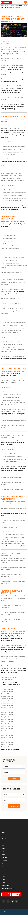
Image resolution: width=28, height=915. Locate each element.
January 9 (3, 726)
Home (2, 5)
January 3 (3, 712)
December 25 (4, 691)
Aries (3, 832)
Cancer (4, 842)
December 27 (4, 696)
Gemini (4, 838)
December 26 (4, 693)
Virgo (3, 848)
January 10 (4, 728)
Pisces (3, 867)
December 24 (4, 689)
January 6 (3, 719)
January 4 (3, 714)
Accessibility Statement (7, 888)
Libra (3, 851)
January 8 (3, 723)
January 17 (4, 744)
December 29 (4, 700)
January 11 (3, 730)
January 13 (4, 735)
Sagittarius (4, 857)
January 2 (3, 710)
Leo (3, 845)
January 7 (3, 721)
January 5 (3, 717)
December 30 (4, 703)
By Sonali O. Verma (7, 41)
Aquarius (4, 863)
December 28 (4, 698)
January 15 (4, 740)
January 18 (4, 746)
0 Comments (6, 43)
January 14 (4, 737)
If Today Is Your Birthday (11, 5)
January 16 (4, 742)
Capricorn (8, 49)
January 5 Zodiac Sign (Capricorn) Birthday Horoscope (13, 19)
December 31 (4, 705)
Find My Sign (14, 806)
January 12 (4, 733)
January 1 (3, 707)
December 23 (4, 687)
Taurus (3, 835)
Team (3, 882)
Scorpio (4, 854)
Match (14, 778)
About (3, 879)
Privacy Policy (5, 885)
